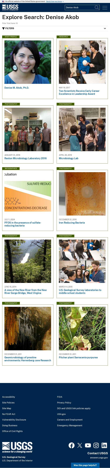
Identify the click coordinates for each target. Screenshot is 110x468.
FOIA (59, 397)
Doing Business (9, 425)
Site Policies (8, 403)
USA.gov (61, 414)
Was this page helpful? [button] (85, 465)
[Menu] (105, 8)
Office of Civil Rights (12, 431)
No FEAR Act (8, 414)
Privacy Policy (64, 403)
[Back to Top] (100, 458)
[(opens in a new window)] (71, 445)
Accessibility (8, 397)
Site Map (6, 408)
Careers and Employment (69, 420)
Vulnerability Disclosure (14, 420)
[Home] (10, 10)
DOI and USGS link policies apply (74, 408)
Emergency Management (69, 425)
